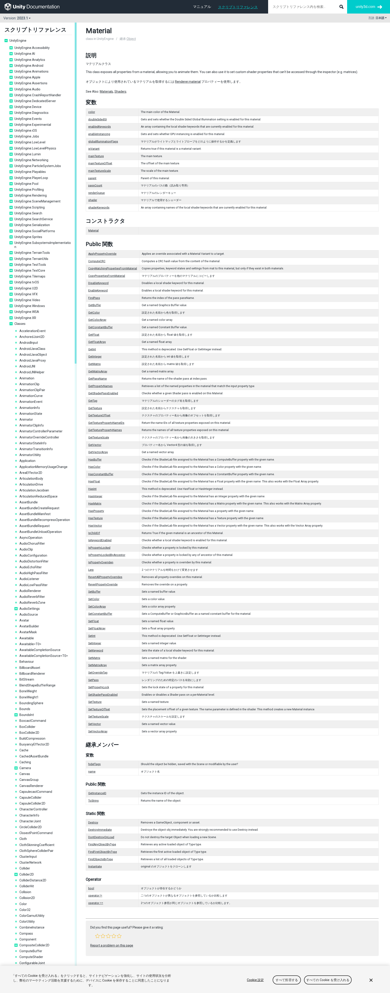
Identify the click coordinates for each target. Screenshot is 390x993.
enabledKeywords (99, 126)
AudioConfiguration (33, 555)
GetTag (92, 400)
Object (131, 39)
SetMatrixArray (97, 665)
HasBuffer (95, 459)
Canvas (24, 774)
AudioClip (26, 549)
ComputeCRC (96, 261)
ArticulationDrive (31, 484)
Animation (26, 378)
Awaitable (26, 638)
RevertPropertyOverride (103, 584)
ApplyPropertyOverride (102, 253)
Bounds (24, 709)
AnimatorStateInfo (32, 443)
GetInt (92, 349)
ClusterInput (28, 856)
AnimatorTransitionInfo (36, 449)
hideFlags (94, 764)
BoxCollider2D (29, 732)
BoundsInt (26, 715)
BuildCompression (32, 738)
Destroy (93, 822)
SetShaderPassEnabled (103, 694)
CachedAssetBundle (34, 756)
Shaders (120, 91)
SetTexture (95, 702)
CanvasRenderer (31, 786)
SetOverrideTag (97, 672)
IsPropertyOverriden (100, 562)
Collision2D (27, 898)
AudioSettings (29, 608)
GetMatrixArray (97, 371)
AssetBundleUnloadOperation (40, 532)
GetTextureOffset (99, 415)
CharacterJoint (30, 821)
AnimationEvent (30, 402)
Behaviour (26, 661)
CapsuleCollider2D (32, 803)
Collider (24, 868)
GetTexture (95, 408)
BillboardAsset (29, 668)
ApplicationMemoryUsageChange (43, 467)
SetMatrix (94, 658)
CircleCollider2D (30, 827)
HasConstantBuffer (100, 474)
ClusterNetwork (30, 862)
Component (27, 939)
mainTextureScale (99, 170)
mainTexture (96, 156)
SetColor (93, 599)
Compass (26, 933)
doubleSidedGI (97, 119)
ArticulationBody (31, 478)
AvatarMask (28, 632)
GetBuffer (94, 305)
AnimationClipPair (32, 390)
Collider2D (26, 874)
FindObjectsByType (100, 859)
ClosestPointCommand (36, 833)
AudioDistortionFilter (34, 561)
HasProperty (96, 511)
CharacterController (33, 809)
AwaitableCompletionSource (39, 650)
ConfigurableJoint (32, 963)
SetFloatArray (96, 628)
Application (27, 461)
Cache (23, 750)
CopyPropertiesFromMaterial (106, 275)
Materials (106, 91)
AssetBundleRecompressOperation (44, 520)
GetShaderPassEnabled (103, 393)
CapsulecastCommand (35, 791)
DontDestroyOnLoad (101, 837)
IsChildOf (94, 533)
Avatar (24, 620)
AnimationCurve (31, 396)
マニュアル (202, 7)
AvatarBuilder (29, 626)
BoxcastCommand (32, 720)
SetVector (94, 724)
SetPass (93, 680)
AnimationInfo (29, 408)
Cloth (23, 839)
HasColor (94, 466)
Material (93, 230)
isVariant (94, 148)
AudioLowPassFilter (33, 585)
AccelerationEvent (32, 331)
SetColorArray (97, 606)
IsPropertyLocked (99, 547)
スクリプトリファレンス (238, 7)
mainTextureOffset (100, 163)
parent (92, 178)
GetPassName (97, 378)
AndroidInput (28, 342)
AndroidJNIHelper (31, 372)
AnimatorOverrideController (39, 437)
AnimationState (30, 413)
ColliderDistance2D (32, 880)
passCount (95, 185)
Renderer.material (188, 81)
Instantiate (95, 866)
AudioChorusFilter (32, 543)
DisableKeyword (98, 283)
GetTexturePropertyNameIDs (106, 422)
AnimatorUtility (30, 455)
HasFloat (94, 481)
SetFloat (93, 621)
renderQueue (96, 193)
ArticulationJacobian (34, 490)
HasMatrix (94, 503)
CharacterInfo (29, 815)
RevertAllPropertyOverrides (105, 577)
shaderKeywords (98, 207)
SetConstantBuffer (100, 613)
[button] (97, 936)
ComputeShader (31, 957)
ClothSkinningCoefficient (36, 845)
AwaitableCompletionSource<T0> (43, 656)
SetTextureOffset (99, 709)
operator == (95, 903)
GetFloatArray (97, 342)
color (91, 112)
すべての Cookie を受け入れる (328, 980)
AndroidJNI (27, 366)
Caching (25, 762)
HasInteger (95, 496)
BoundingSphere (31, 703)
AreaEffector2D (30, 473)
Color (23, 904)
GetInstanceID (97, 793)
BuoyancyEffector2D (34, 744)
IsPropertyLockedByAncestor (106, 555)
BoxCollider (27, 727)
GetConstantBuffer (100, 327)
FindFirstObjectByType (102, 851)
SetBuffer (94, 591)
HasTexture (95, 518)
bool (91, 888)
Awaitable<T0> (30, 644)
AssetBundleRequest (34, 526)
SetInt (91, 636)
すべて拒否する (287, 980)
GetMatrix (94, 364)
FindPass (94, 298)
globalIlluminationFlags (103, 141)
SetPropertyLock (98, 687)
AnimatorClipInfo (31, 425)
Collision (25, 892)
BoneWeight (28, 691)
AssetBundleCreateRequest (39, 508)
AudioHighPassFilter (33, 573)
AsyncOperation (30, 537)
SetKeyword (95, 650)
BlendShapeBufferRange (37, 685)
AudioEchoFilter (30, 567)
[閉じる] (371, 980)
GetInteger (95, 356)
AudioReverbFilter (32, 597)
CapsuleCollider (30, 797)
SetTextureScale (98, 716)
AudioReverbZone (32, 602)
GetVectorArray (98, 452)
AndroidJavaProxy (32, 360)
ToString (93, 800)
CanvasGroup (29, 780)
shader (92, 200)
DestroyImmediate (100, 829)
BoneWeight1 (29, 697)
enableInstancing (99, 134)
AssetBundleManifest (35, 514)
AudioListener (29, 579)
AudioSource (28, 614)
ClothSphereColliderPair (36, 851)
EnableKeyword (98, 290)
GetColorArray (97, 319)
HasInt (92, 489)
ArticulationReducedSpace (38, 496)
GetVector (94, 445)
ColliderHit (26, 886)
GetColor (94, 312)
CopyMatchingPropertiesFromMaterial (112, 268)
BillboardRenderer (32, 673)
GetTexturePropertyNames (105, 430)
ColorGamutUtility (31, 915)
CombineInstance (31, 927)
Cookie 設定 (255, 980)
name (91, 771)
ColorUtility (27, 921)
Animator (26, 419)
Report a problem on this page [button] (111, 945)
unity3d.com (365, 7)
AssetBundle (28, 502)
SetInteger (94, 643)
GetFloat (93, 334)
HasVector (95, 525)
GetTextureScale (98, 437)
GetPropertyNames (100, 386)
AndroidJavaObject (33, 354)
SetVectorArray (97, 731)
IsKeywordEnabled (99, 540)
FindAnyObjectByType (102, 844)
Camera (25, 768)
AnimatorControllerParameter (41, 431)
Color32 (24, 910)
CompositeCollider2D (34, 945)
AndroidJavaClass (32, 349)
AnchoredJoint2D (31, 337)
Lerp (91, 569)
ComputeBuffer (30, 951)
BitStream (26, 679)
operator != (95, 895)
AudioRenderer (30, 591)
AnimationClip (29, 384)
